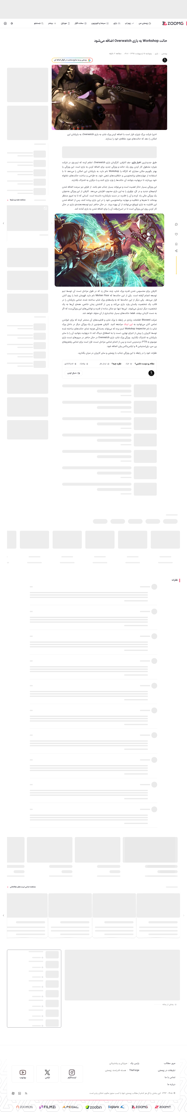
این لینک (128, 324)
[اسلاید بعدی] (3, 223)
